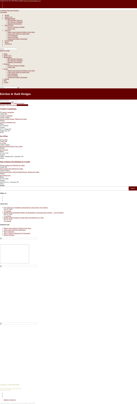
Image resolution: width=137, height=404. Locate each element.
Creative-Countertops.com (7, 122)
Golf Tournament (12, 74)
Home (5, 54)
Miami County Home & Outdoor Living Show (21, 70)
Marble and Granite (21, 119)
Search (2, 185)
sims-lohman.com (5, 175)
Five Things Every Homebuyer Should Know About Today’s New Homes (26, 207)
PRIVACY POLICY (10, 400)
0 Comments (7, 211)
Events (6, 69)
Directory (3, 105)
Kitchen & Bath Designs (7, 119)
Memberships (8, 57)
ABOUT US (7, 55)
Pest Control (18, 146)
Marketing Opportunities (14, 62)
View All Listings (11, 105)
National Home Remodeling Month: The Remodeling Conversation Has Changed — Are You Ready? (34, 212)
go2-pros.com (4, 150)
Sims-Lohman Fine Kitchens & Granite (15, 162)
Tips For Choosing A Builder (16, 65)
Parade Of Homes (12, 75)
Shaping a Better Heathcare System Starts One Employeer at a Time (24, 217)
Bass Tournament (9, 231)
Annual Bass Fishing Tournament (17, 77)
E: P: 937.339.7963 (10, 389)
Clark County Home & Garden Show (18, 72)
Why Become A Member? (15, 60)
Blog (5, 80)
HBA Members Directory (14, 59)
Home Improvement (6, 172)
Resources (7, 64)
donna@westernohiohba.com (32, 1)
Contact (6, 82)
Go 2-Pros (4, 136)
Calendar (6, 79)
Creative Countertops (8, 109)
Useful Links (11, 67)
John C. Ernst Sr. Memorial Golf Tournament (17, 233)
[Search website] (5, 45)
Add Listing (22, 105)
